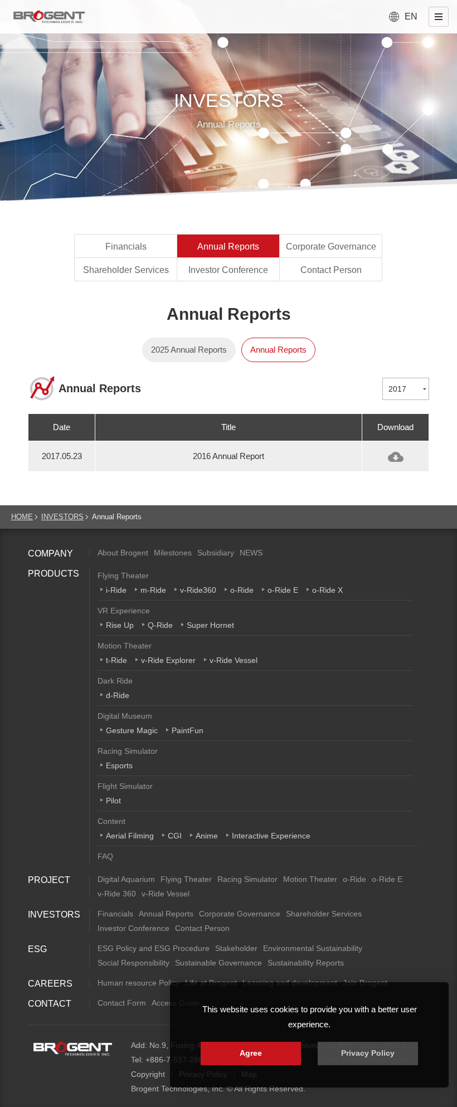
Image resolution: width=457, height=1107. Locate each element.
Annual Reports (228, 246)
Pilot (113, 800)
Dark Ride (115, 680)
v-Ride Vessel (233, 660)
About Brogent (123, 552)
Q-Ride (160, 625)
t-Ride (116, 660)
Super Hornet (210, 625)
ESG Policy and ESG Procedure (154, 948)
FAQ (105, 856)
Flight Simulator (125, 786)
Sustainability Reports (306, 962)
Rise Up (120, 625)
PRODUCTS (53, 573)
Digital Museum (125, 715)
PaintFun (187, 730)
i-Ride (116, 590)
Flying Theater (123, 575)
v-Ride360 (198, 590)
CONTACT (49, 1003)
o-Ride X (327, 590)
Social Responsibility (133, 962)
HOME (22, 517)
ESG (37, 949)
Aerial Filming (130, 835)
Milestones (173, 552)
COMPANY (50, 553)
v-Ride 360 (117, 893)
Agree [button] (251, 1053)
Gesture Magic (132, 730)
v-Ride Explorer (168, 660)
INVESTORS (62, 517)
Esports (119, 765)
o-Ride (242, 590)
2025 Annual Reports (189, 349)
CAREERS (50, 983)
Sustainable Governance (218, 962)
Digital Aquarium (126, 879)
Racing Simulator (128, 751)
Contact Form (122, 1002)
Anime (207, 835)
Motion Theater (125, 645)
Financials (126, 246)
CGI (175, 835)
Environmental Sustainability (312, 948)
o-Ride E (283, 590)
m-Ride (153, 590)
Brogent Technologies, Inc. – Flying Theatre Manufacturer (49, 17)
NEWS (251, 552)
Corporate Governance (331, 246)
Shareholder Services (126, 270)
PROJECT (49, 880)
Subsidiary (215, 552)
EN (411, 16)
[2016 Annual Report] (395, 457)
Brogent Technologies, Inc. (72, 1048)
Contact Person (331, 270)
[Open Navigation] (439, 17)
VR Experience (124, 610)
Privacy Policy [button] (368, 1053)
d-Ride (117, 695)
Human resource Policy (138, 982)
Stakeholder (236, 948)
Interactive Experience (271, 835)
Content (111, 821)
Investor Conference (228, 270)
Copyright (148, 1074)
